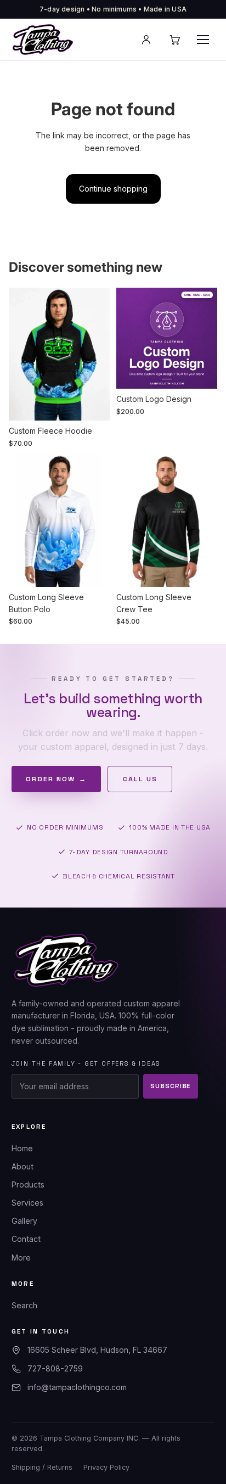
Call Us (140, 779)
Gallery (24, 1220)
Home (22, 1148)
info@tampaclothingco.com (77, 1387)
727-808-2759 (55, 1368)
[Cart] (174, 39)
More (21, 1257)
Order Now (56, 779)
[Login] (146, 39)
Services (27, 1202)
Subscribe (170, 1086)
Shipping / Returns (42, 1467)
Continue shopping (113, 188)
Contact (26, 1239)
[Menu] (203, 39)
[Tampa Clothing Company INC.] (43, 39)
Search (24, 1305)
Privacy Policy (106, 1467)
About (22, 1166)
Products (28, 1184)
